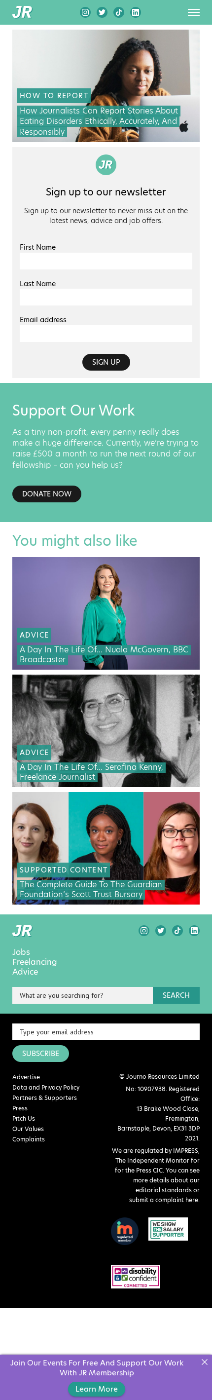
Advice (25, 972)
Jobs (21, 952)
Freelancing (34, 962)
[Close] (204, 1362)
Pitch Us (23, 1118)
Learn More (96, 1389)
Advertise (26, 1077)
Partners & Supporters (44, 1098)
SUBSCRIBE (40, 1054)
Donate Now (46, 494)
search (176, 995)
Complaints (28, 1139)
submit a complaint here (163, 1200)
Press (20, 1108)
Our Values (28, 1129)
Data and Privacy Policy (45, 1087)
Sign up (106, 362)
